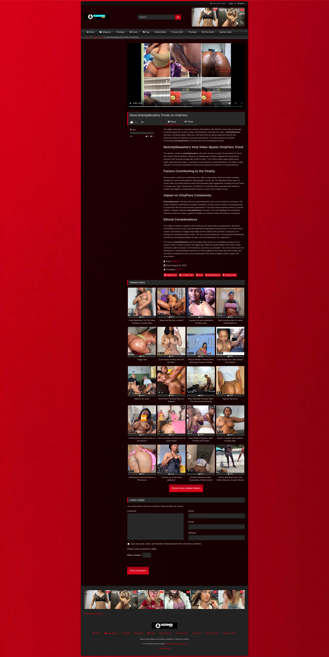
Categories (106, 32)
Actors (135, 32)
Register (240, 3)
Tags (147, 32)
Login (231, 3)
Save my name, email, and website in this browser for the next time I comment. (166, 544)
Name (191, 511)
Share (190, 122)
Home (91, 32)
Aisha (178, 269)
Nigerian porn (98, 37)
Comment (131, 511)
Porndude (120, 32)
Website (192, 533)
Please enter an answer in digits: (142, 549)
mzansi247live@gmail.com (175, 644)
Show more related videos (186, 488)
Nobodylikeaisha (214, 275)
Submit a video (226, 32)
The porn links (177, 32)
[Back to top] (321, 649)
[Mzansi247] (97, 17)
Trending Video (187, 275)
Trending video (230, 275)
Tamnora (176, 261)
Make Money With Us (93, 614)
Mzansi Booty (160, 32)
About (173, 122)
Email (191, 522)
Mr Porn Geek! (208, 32)
